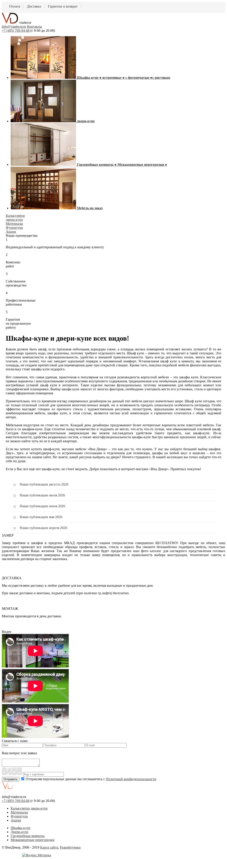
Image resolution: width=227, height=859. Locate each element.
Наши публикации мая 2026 (41, 517)
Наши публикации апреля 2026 (43, 528)
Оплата (14, 6)
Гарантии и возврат (63, 6)
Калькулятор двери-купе (29, 808)
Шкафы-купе (20, 828)
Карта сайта (49, 847)
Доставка (34, 6)
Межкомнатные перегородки (33, 840)
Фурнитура (19, 816)
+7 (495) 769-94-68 (15, 30)
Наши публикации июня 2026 (42, 506)
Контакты (34, 26)
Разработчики (70, 847)
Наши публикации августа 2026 (44, 484)
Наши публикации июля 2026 (42, 495)
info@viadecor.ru (14, 26)
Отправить (11, 779)
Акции (16, 820)
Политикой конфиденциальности (131, 779)
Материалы (19, 812)
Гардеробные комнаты (28, 836)
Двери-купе (19, 832)
